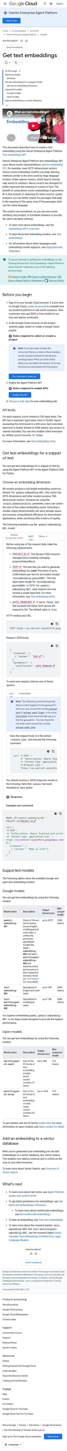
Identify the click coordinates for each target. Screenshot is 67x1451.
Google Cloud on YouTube (15, 1409)
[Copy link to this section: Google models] (27, 891)
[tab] (14, 536)
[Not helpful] (26, 41)
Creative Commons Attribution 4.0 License (24, 1275)
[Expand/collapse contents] (20, 71)
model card (44, 1123)
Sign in (59, 3)
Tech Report (33, 979)
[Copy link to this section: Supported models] (37, 871)
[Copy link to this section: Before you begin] (35, 295)
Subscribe (53, 1436)
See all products (10, 1304)
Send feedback (14, 47)
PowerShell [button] (24, 693)
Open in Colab (19, 277)
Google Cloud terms (52, 1425)
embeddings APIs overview (24, 228)
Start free (11, 20)
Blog (4, 1394)
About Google (9, 1425)
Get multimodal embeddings (35, 1214)
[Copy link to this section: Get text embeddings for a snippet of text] (17, 458)
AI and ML (34, 31)
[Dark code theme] (52, 623)
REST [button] (31, 536)
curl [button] (11, 693)
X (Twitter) (7, 1404)
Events (5, 1399)
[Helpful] (21, 41)
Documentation (19, 31)
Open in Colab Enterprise (44, 277)
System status (9, 1347)
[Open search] (45, 4)
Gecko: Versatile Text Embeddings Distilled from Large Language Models (35, 1236)
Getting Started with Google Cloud (19, 1366)
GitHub (5, 1361)
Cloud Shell (21, 716)
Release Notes (9, 1342)
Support (6, 1338)
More (42, 536)
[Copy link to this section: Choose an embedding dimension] (53, 482)
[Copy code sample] (60, 813)
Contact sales (9, 1319)
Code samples (9, 1371)
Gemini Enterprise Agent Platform (33, 13)
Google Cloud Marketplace (15, 1314)
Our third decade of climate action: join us (24, 1430)
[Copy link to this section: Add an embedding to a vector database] (22, 1144)
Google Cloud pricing (12, 1309)
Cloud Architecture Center (15, 1376)
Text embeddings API (14, 154)
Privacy (22, 1425)
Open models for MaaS (51, 1126)
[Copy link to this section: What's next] (25, 1184)
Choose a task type (19, 401)
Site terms (34, 1425)
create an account (36, 306)
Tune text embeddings (51, 1219)
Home (5, 31)
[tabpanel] (33, 701)
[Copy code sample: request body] (57, 645)
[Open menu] (5, 3)
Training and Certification (14, 1381)
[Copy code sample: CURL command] (53, 751)
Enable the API (19, 394)
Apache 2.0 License (28, 1278)
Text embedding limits (43, 441)
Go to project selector (24, 376)
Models (43, 34)
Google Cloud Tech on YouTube (17, 1414)
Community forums (12, 1333)
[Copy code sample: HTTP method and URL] (57, 623)
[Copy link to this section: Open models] (25, 1032)
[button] (37, 338)
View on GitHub (56, 280)
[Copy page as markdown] (16, 62)
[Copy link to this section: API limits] (18, 410)
